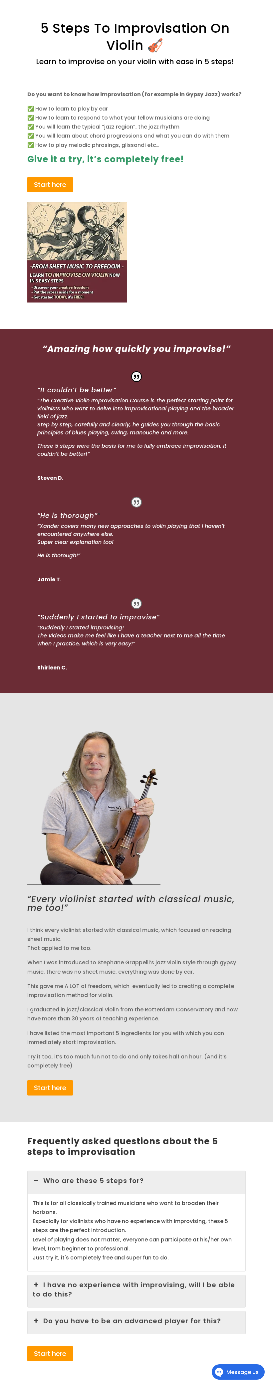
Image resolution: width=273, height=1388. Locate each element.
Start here (50, 184)
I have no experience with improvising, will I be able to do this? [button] (134, 1289)
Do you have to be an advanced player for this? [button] (132, 1321)
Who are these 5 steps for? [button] (93, 1180)
